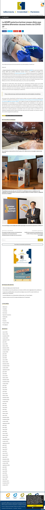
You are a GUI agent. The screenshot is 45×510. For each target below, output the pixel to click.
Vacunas (20, 115)
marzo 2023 (5, 375)
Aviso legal (23, 506)
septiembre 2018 (6, 465)
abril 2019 (5, 451)
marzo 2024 (5, 359)
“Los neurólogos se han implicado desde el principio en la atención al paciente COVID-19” (22, 225)
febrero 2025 (5, 345)
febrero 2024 (5, 361)
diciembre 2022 (6, 379)
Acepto (35, 505)
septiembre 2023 (6, 369)
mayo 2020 (5, 429)
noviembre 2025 (6, 335)
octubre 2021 (5, 401)
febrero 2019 (5, 455)
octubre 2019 (5, 441)
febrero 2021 (5, 413)
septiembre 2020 (6, 423)
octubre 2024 (5, 351)
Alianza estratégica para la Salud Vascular (11, 287)
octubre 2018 (5, 463)
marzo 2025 (5, 343)
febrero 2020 (5, 435)
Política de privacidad (9, 506)
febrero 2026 (5, 333)
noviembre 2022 (6, 381)
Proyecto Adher (6, 322)
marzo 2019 (5, 453)
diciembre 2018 (6, 459)
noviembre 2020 (6, 419)
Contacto (3, 506)
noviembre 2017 (6, 483)
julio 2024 (5, 353)
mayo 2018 (5, 471)
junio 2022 (5, 387)
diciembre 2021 (6, 397)
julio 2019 (5, 445)
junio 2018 (5, 469)
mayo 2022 (5, 389)
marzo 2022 (5, 393)
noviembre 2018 (6, 461)
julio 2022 (5, 385)
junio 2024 (5, 355)
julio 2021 (5, 403)
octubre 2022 (5, 383)
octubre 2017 (5, 485)
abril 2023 (5, 373)
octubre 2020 (5, 421)
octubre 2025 (5, 337)
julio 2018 (5, 467)
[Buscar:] (22, 240)
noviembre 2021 (6, 399)
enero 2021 (5, 415)
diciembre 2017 (6, 481)
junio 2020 (5, 427)
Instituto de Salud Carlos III (20, 73)
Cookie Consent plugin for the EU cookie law (35, 507)
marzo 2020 (5, 433)
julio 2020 (5, 425)
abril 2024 (5, 357)
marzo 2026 (5, 331)
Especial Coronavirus (7, 314)
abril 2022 (5, 391)
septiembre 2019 (6, 443)
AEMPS (31, 70)
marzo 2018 (5, 475)
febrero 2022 (5, 395)
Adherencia (5, 306)
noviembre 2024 (6, 349)
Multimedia (5, 316)
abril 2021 (5, 409)
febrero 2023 (5, 377)
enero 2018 (5, 479)
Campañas (5, 308)
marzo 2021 (5, 411)
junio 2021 (5, 405)
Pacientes (5, 320)
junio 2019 (5, 447)
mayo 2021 (5, 407)
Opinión (4, 318)
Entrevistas (5, 312)
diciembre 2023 (6, 363)
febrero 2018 (5, 477)
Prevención (15, 115)
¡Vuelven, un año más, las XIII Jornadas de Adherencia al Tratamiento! (16, 297)
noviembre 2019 (6, 439)
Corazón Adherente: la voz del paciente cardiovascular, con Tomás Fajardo (17, 295)
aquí (39, 503)
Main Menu (6, 17)
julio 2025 (5, 341)
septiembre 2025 (6, 339)
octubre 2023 (5, 367)
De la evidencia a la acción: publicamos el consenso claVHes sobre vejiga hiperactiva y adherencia (22, 289)
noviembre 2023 (6, 365)
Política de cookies (17, 506)
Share (5, 31)
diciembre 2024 (6, 347)
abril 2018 (5, 473)
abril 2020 (5, 431)
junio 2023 (5, 371)
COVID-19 (11, 115)
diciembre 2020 (6, 417)
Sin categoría (5, 324)
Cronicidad (5, 310)
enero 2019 (5, 457)
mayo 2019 (5, 449)
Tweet (10, 31)
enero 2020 (5, 437)
